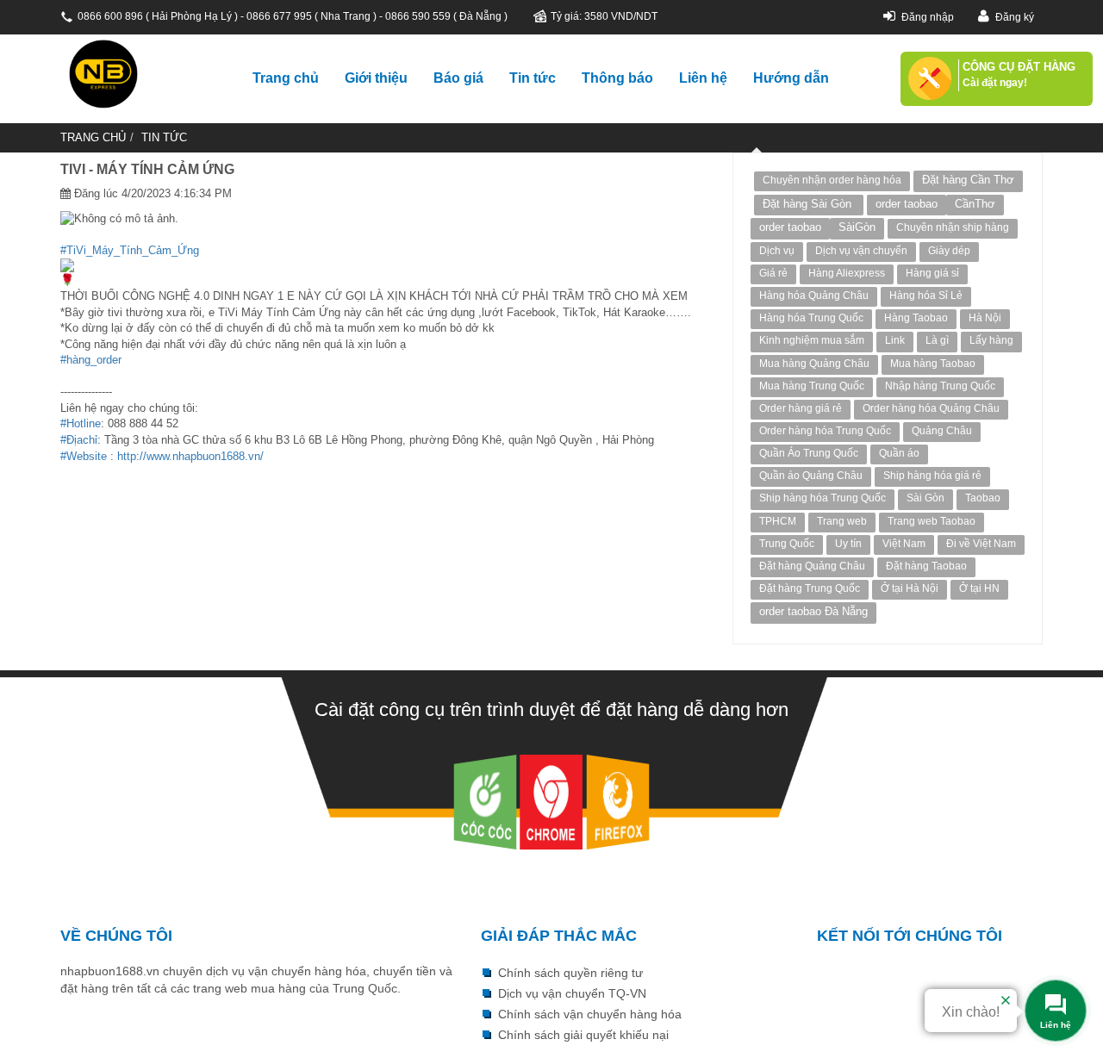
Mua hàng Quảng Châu (814, 364)
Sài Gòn (925, 498)
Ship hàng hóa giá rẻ (932, 476)
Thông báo (617, 78)
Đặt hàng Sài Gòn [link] (809, 203)
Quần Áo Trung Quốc (808, 453)
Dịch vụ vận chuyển (861, 251)
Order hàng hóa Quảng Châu (931, 408)
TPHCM (777, 521)
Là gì (937, 340)
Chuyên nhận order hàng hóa (832, 180)
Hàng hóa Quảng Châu (814, 295)
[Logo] (141, 74)
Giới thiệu (376, 78)
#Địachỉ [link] (78, 439)
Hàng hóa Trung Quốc (811, 318)
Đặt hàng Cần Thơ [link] (968, 179)
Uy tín (848, 544)
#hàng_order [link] (91, 359)
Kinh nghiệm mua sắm (811, 340)
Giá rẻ (773, 273)
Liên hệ (703, 78)
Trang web (842, 521)
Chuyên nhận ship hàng (952, 227)
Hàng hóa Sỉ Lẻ (926, 295)
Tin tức (532, 78)
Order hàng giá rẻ (800, 408)
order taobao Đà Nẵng (813, 611)
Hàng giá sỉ (932, 273)
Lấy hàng (991, 340)
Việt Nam (903, 544)
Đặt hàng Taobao (926, 566)
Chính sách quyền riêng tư (570, 973)
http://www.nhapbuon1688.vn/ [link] (190, 456)
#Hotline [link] (80, 423)
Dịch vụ (777, 251)
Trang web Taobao (931, 521)
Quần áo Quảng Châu (811, 476)
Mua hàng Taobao (932, 364)
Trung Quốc (786, 544)
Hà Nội (985, 318)
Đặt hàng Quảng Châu (812, 566)
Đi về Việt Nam (981, 544)
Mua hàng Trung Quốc (811, 386)
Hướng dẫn (791, 78)
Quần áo (899, 453)
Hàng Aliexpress (846, 273)
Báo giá (458, 78)
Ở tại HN (979, 588)
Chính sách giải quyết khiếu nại (583, 1035)
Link (895, 340)
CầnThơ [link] (975, 203)
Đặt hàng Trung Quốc (809, 588)
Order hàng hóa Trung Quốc (825, 431)
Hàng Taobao (916, 318)
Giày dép (949, 251)
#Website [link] (83, 456)
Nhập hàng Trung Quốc (940, 386)
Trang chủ (285, 78)
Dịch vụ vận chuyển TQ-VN (572, 993)
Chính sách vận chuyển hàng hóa (590, 1014)
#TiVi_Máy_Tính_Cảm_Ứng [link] (129, 250)
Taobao (982, 498)
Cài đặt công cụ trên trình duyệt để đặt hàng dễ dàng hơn (551, 709)
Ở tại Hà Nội (909, 588)
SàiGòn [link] (857, 227)
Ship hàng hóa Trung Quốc (822, 498)
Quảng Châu (942, 431)
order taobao (907, 203)
